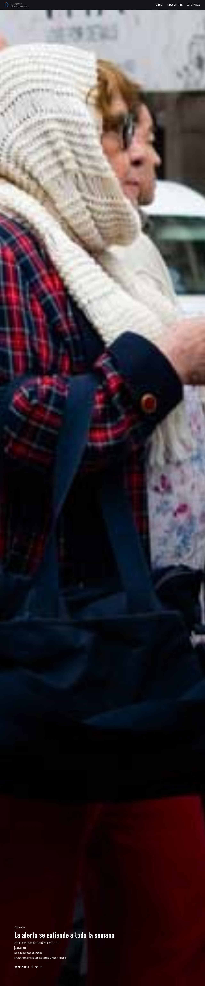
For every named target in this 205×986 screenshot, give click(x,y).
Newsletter (175, 4)
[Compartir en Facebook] (32, 967)
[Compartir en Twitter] (36, 967)
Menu (159, 4)
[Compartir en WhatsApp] (41, 967)
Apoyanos (193, 4)
